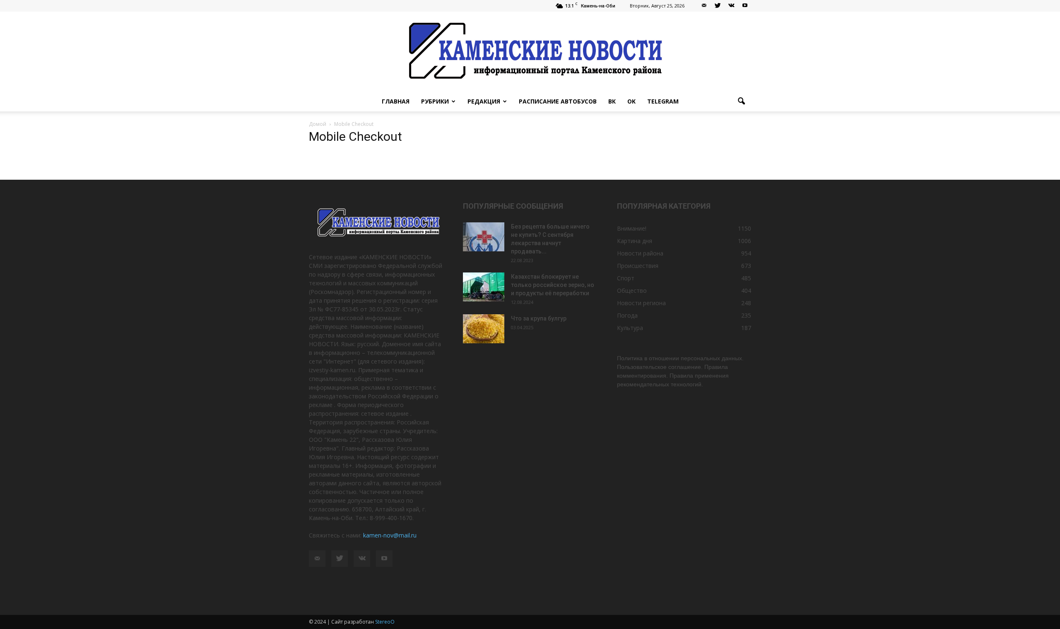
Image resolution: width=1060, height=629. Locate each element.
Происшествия (637, 266)
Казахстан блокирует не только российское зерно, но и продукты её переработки (552, 284)
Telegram (663, 101)
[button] (741, 101)
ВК (612, 101)
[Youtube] (745, 6)
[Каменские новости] (530, 52)
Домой (317, 124)
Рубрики (435, 101)
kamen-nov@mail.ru (390, 535)
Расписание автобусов (558, 101)
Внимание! (631, 228)
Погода (627, 315)
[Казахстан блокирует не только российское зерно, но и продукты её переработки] (483, 286)
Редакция (483, 101)
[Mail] (704, 6)
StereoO (385, 621)
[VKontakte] (731, 6)
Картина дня (634, 241)
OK (631, 101)
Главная (396, 101)
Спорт (625, 278)
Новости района (640, 253)
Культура (630, 328)
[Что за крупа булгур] (483, 328)
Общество (632, 290)
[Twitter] (717, 6)
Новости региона (641, 303)
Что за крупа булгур (538, 318)
